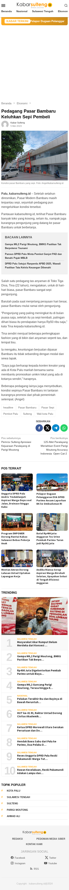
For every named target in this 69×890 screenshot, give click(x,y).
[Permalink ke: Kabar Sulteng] (5, 124)
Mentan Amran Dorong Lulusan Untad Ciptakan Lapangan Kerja (15, 573)
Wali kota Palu (45, 413)
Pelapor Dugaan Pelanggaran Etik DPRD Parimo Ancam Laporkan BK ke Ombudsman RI (51, 498)
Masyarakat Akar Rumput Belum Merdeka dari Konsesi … (37, 643)
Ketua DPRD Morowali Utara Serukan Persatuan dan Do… (40, 729)
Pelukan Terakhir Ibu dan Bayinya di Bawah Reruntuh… (39, 700)
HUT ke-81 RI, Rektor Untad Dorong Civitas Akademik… (39, 714)
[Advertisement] (34, 61)
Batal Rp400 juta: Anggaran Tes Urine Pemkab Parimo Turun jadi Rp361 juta (49, 538)
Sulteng (27, 413)
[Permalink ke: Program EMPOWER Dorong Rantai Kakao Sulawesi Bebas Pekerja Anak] (17, 522)
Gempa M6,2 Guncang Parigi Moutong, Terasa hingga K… (35, 686)
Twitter (52, 857)
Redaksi (17, 838)
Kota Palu (13, 790)
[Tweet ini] (47, 428)
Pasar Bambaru (27, 407)
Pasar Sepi (47, 407)
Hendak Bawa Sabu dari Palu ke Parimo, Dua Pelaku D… (36, 743)
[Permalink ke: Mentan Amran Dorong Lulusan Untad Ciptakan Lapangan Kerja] (17, 558)
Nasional (22, 696)
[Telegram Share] (55, 428)
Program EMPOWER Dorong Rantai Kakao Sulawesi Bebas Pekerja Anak (15, 538)
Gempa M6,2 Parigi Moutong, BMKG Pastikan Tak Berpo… (39, 658)
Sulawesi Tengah (27, 639)
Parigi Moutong (17, 810)
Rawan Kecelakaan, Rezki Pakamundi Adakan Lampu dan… (40, 771)
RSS (36, 869)
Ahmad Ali (13, 816)
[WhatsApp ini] (64, 428)
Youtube (52, 863)
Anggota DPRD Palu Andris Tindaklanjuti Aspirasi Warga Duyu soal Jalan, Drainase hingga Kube (16, 500)
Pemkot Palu (10, 413)
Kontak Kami (34, 844)
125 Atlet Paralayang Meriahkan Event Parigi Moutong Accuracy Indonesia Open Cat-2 (54, 446)
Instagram (20, 863)
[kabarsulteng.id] (34, 5)
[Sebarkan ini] (39, 428)
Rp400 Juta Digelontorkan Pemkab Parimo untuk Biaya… (39, 672)
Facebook (20, 857)
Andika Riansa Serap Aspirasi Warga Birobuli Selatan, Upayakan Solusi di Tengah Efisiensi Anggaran (51, 576)
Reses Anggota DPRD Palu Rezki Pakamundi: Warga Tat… (37, 757)
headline (8, 407)
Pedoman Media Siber (50, 838)
